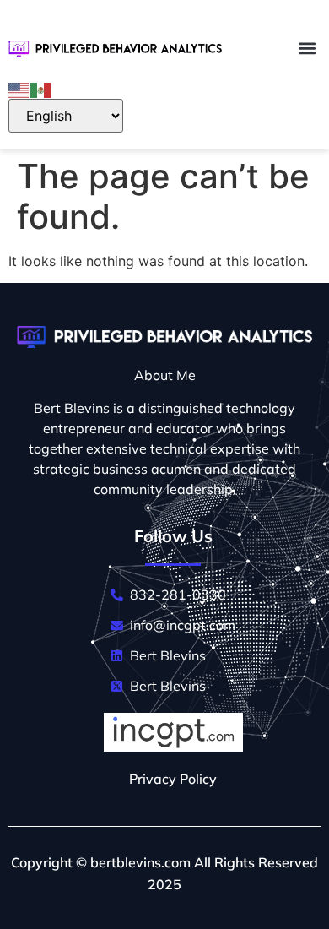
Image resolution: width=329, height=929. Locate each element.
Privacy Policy (173, 778)
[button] (307, 48)
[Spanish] (41, 88)
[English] (19, 88)
